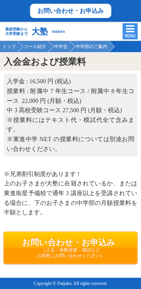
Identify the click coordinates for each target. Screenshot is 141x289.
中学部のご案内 (91, 46)
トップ (9, 46)
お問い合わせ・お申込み (71, 11)
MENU (130, 36)
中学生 (61, 46)
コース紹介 (35, 46)
